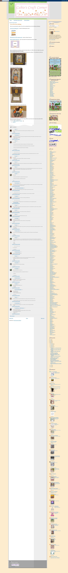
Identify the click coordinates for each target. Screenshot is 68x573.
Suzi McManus (52, 95)
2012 (50, 340)
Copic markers (52, 189)
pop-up (51, 275)
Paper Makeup (52, 266)
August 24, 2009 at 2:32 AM (16, 139)
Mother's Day (51, 255)
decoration (51, 195)
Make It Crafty (52, 248)
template (51, 310)
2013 (50, 339)
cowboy (51, 191)
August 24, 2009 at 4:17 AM (16, 181)
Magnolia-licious (52, 244)
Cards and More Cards (53, 377)
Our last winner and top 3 (53, 492)
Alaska (55, 539)
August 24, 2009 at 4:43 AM (16, 186)
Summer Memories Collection (53, 302)
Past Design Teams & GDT (18, 20)
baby (50, 162)
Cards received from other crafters (54, 360)
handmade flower (52, 225)
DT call (51, 202)
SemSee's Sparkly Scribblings (54, 417)
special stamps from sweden (53, 294)
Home (11, 20)
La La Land (51, 234)
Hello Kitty (51, 227)
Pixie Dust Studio (52, 274)
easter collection (52, 205)
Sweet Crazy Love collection (53, 304)
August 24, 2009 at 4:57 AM (16, 194)
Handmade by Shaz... (53, 494)
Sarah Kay (51, 281)
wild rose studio (52, 328)
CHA (50, 182)
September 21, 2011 (53, 536)
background (51, 163)
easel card (51, 203)
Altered (51, 156)
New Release (51, 260)
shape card (51, 287)
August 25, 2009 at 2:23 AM (16, 276)
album (51, 153)
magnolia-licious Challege (53, 245)
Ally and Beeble (52, 155)
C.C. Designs (51, 173)
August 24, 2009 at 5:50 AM (16, 198)
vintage (51, 323)
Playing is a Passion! (53, 544)
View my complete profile (52, 39)
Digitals (51, 197)
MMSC (51, 254)
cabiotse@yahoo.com (51, 43)
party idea (51, 269)
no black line (51, 262)
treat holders (51, 316)
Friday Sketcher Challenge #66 (54, 353)
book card (51, 170)
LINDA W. (16, 283)
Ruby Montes (51, 94)
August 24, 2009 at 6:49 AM (16, 216)
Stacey (16, 297)
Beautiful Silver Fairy (56, 545)
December (52, 343)
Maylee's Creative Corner (54, 556)
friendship (51, 219)
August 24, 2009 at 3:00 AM (16, 160)
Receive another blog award (53, 358)
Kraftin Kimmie (52, 233)
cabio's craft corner (57, 31)
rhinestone (51, 279)
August (51, 347)
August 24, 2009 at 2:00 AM (16, 133)
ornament (51, 265)
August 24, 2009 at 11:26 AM (16, 250)
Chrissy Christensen (52, 85)
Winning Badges (26, 20)
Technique (51, 309)
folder (50, 216)
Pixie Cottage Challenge (53, 272)
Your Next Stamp (52, 334)
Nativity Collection (52, 259)
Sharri (16, 214)
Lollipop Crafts (52, 240)
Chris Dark (51, 86)
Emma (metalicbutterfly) (18, 289)
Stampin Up (51, 297)
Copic (50, 188)
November (52, 344)
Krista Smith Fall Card (56, 378)
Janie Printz (51, 88)
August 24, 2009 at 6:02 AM (16, 203)
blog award (51, 167)
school (51, 283)
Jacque (16, 205)
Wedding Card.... (56, 406)
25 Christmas (55, 450)
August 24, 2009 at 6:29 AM (16, 212)
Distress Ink (51, 199)
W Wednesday (52, 324)
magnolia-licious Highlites (53, 247)
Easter (51, 204)
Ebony (51, 206)
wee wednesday (52, 327)
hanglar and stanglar (52, 226)
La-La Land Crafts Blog (54, 371)
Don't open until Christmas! (57, 530)
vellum (51, 322)
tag (50, 307)
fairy (50, 211)
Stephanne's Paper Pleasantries (55, 482)
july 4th (51, 232)
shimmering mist (52, 288)
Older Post (42, 318)
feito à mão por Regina (54, 441)
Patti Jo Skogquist (52, 93)
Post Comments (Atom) (17, 320)
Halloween (51, 224)
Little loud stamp (52, 238)
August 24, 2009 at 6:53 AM (16, 223)
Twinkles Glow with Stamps (54, 435)
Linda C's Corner (53, 538)
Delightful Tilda (52, 196)
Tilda (50, 313)
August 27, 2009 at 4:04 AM (16, 306)
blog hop (51, 169)
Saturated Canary (52, 282)
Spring (51, 295)
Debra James (52, 393)
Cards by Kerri (52, 399)
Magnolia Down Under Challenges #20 (16, 37)
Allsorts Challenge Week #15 (14, 39)
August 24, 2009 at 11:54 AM (16, 254)
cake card (51, 174)
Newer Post (11, 318)
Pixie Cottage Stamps (52, 273)
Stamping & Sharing (53, 411)
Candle (51, 176)
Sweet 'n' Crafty (53, 383)
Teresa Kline (17, 262)
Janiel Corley (51, 89)
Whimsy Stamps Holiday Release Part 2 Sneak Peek (57, 484)
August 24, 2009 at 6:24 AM (16, 208)
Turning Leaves (52, 317)
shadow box (51, 286)
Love (50, 241)
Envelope (51, 210)
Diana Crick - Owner (52, 81)
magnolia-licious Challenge (53, 246)
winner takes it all (52, 330)
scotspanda (16, 268)
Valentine (51, 321)
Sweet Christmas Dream (53, 303)
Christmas (51, 184)
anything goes (51, 160)
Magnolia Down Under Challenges (55, 557)
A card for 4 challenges (53, 359)
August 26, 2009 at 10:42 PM (16, 301)
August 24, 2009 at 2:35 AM (16, 150)
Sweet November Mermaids (53, 306)
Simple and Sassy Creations (54, 488)
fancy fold (51, 212)
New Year (51, 261)
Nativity (51, 258)
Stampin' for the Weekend (54, 491)
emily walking (51, 209)
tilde (50, 315)
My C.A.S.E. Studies (53, 429)
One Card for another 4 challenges (54, 357)
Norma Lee (51, 92)
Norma (16, 237)
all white (51, 154)
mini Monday (51, 253)
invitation (51, 231)
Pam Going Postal (15, 202)
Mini (50, 252)
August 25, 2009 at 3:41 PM (16, 295)
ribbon (51, 280)
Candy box (51, 177)
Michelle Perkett (52, 251)
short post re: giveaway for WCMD (54, 289)
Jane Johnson (52, 87)
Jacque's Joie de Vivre (53, 476)
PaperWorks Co (52, 268)
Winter (51, 331)
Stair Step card (52, 296)
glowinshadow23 (53, 550)
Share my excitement (53, 362)
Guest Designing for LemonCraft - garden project (56, 469)
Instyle (51, 230)
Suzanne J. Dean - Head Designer (54, 82)
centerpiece (51, 181)
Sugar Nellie (51, 300)
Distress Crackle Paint (53, 198)
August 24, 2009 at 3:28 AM (16, 165)
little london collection (52, 237)
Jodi (15, 129)
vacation (51, 320)
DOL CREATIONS (53, 405)
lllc (50, 239)
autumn (51, 161)
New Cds (55, 444)
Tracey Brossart (52, 96)
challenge (51, 183)
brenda (16, 173)
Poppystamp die (52, 276)
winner (51, 329)
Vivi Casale (16, 218)
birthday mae (51, 166)
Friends (51, 218)
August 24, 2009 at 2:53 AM (16, 154)
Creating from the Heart (54, 423)
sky (50, 290)
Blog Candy (51, 168)
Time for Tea (55, 462)
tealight (51, 308)
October (52, 345)
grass (50, 223)
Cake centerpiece (52, 175)
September (52, 346)
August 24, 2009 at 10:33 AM (16, 244)
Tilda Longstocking (52, 314)
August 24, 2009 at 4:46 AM (16, 190)
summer (51, 301)
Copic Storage (52, 190)
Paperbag (51, 267)
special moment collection (53, 293)
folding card (51, 217)
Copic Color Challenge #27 (14, 28)
